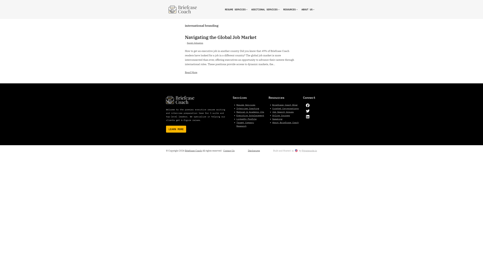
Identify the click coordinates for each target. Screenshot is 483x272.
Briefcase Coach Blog (284, 105)
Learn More (176, 129)
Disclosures (254, 150)
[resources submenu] (297, 9)
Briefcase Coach (193, 150)
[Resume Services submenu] (247, 9)
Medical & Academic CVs (250, 112)
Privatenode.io (309, 150)
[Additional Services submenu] (279, 9)
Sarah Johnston (195, 43)
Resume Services (245, 105)
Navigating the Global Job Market (220, 37)
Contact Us (229, 150)
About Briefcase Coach (285, 122)
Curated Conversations (285, 108)
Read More (191, 72)
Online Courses (281, 115)
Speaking (277, 119)
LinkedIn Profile (246, 119)
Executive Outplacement (250, 115)
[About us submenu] (313, 9)
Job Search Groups (283, 112)
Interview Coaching (247, 108)
